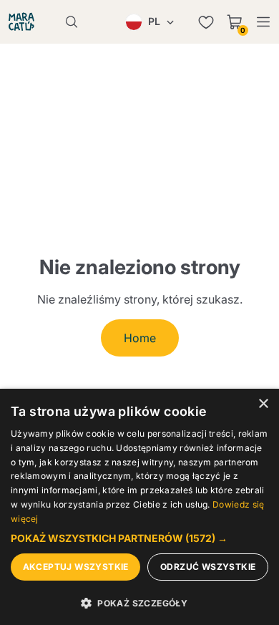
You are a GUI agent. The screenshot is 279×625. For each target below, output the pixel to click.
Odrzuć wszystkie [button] (207, 566)
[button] (139, 538)
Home (140, 338)
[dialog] (139, 507)
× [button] (263, 404)
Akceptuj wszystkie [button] (76, 566)
